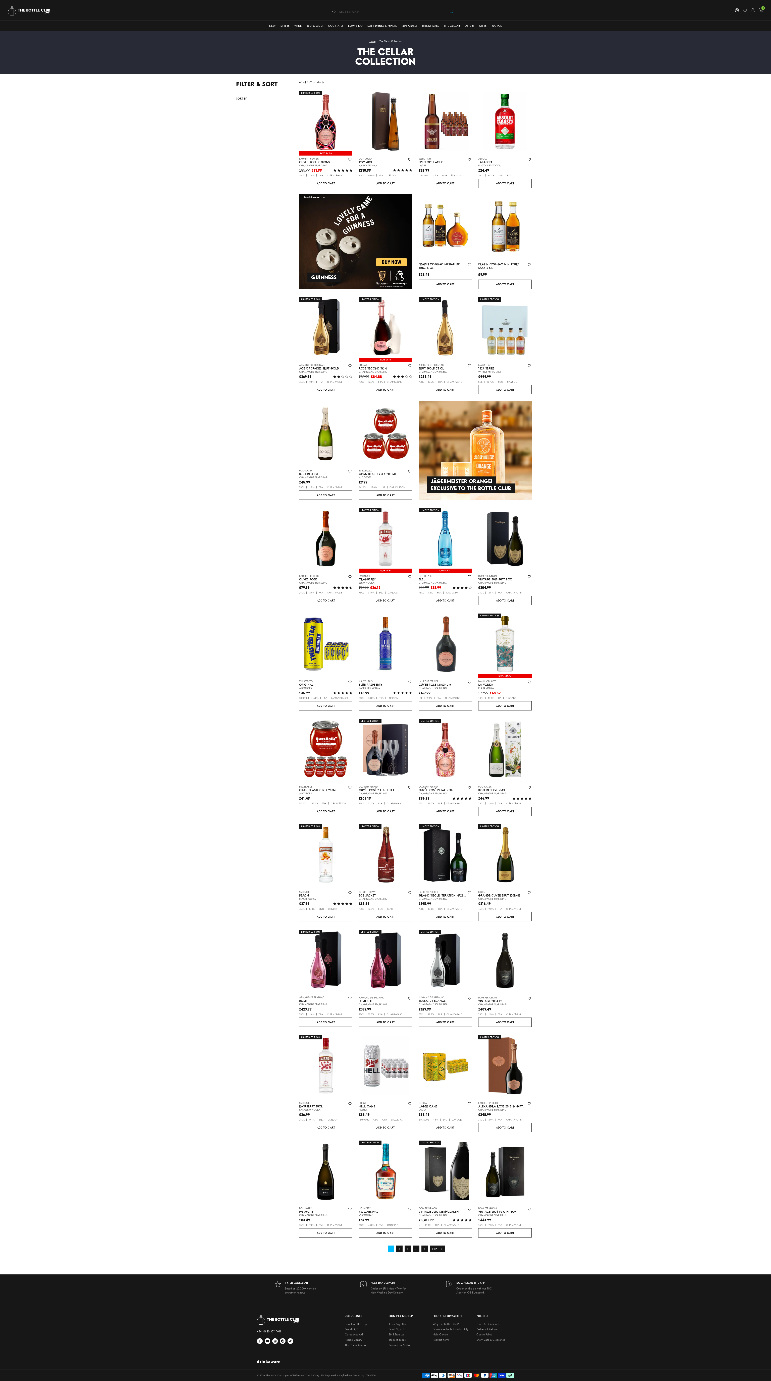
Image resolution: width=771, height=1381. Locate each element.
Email (98, 675)
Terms (109, 687)
